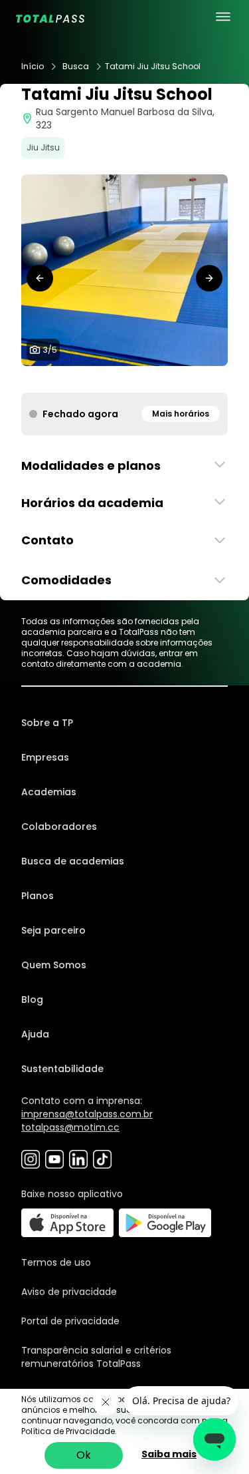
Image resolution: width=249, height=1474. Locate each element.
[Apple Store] (67, 1222)
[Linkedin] (78, 1159)
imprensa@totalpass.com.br (87, 1114)
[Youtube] (54, 1159)
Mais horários (180, 413)
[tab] (103, 379)
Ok (83, 1455)
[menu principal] (223, 17)
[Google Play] (165, 1222)
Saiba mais (169, 1454)
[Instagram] (30, 1159)
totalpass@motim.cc (70, 1127)
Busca (75, 66)
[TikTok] (102, 1159)
